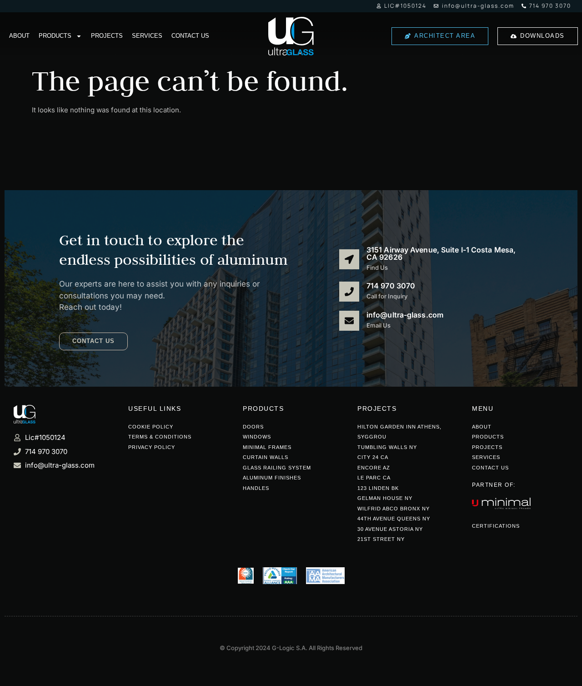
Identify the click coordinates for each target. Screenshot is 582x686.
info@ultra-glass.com (404, 314)
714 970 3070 (390, 285)
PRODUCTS (55, 35)
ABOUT (19, 35)
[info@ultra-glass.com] (349, 321)
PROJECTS (107, 35)
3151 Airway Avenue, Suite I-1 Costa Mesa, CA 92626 (441, 253)
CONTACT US (190, 35)
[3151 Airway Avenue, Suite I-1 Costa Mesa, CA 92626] (349, 259)
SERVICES (147, 35)
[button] (93, 341)
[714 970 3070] (349, 292)
